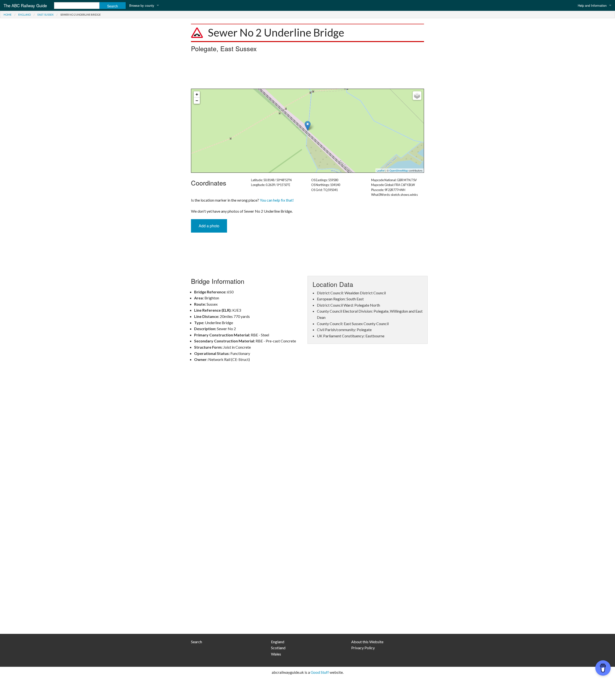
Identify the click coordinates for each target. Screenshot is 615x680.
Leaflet (381, 170)
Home (8, 14)
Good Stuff (320, 672)
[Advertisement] (307, 72)
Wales (276, 654)
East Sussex (45, 14)
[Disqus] (307, 436)
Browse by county (141, 5)
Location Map (307, 131)
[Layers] (417, 95)
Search (196, 641)
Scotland (278, 647)
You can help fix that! (277, 200)
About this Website (367, 641)
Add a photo (209, 226)
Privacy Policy (363, 647)
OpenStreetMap (398, 170)
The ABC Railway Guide (25, 5)
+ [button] (197, 94)
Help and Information (592, 5)
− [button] (197, 100)
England (24, 14)
